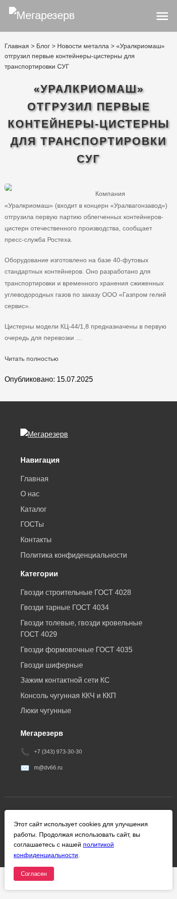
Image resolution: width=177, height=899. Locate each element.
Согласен (34, 873)
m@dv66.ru (48, 767)
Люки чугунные (45, 710)
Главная (34, 479)
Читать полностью (32, 358)
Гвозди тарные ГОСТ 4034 (64, 607)
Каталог (33, 509)
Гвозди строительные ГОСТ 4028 (75, 592)
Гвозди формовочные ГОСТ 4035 (76, 650)
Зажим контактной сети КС (65, 680)
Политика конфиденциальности (73, 555)
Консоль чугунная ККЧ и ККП (68, 695)
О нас (29, 494)
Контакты (36, 540)
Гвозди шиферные (51, 665)
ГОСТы (32, 524)
